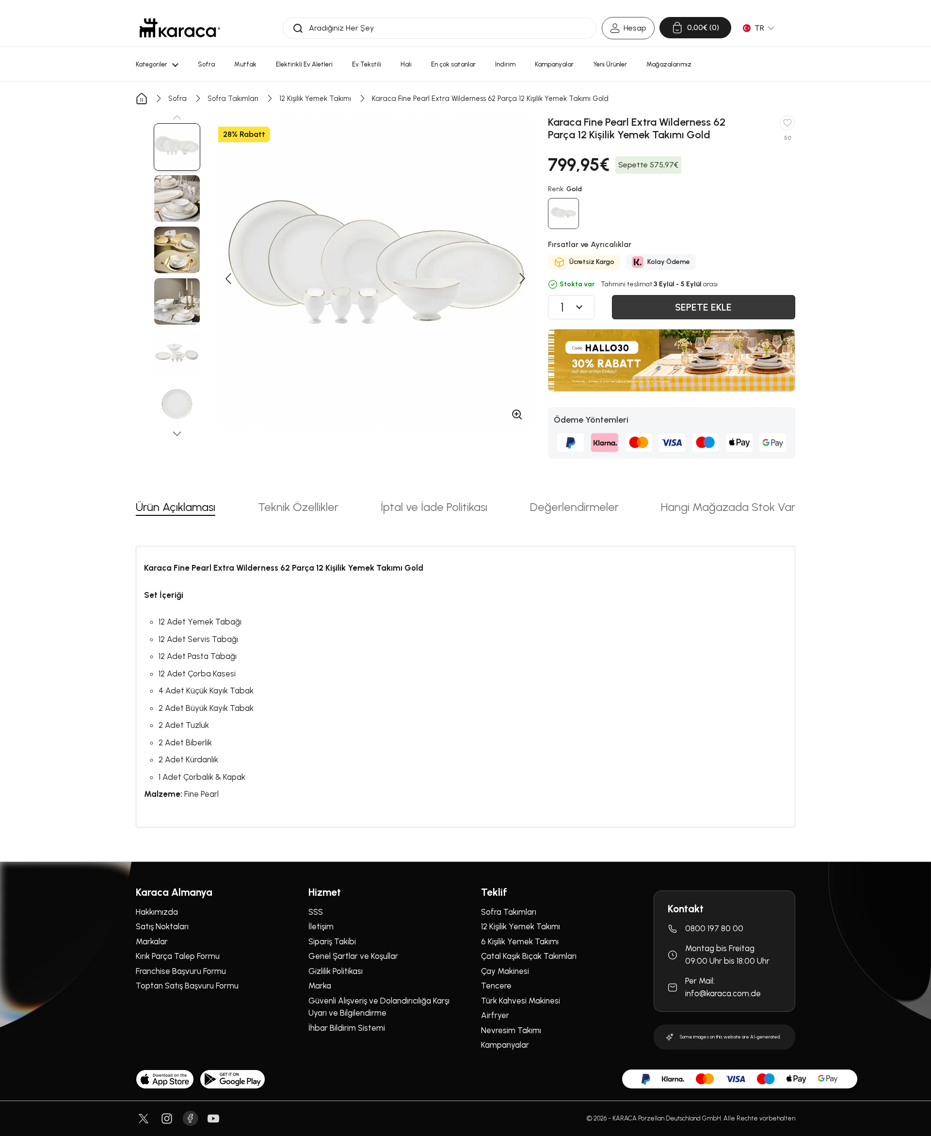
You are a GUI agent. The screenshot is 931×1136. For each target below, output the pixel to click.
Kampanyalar (505, 1045)
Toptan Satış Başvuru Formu (187, 985)
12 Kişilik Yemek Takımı (315, 98)
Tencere (496, 985)
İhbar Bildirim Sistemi (346, 1028)
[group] (177, 147)
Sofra (177, 98)
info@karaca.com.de (723, 993)
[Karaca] (180, 28)
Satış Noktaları (162, 926)
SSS (315, 912)
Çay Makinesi (505, 971)
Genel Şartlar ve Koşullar (353, 956)
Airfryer (495, 1015)
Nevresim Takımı (511, 1030)
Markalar (152, 941)
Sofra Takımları (233, 98)
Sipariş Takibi (332, 941)
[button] (177, 117)
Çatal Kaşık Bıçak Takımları (529, 956)
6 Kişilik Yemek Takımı (520, 941)
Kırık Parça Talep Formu (178, 956)
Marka (319, 985)
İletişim (321, 926)
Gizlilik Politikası (335, 971)
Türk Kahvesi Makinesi (520, 1000)
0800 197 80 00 (714, 928)
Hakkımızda (157, 912)
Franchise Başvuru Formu (181, 971)
